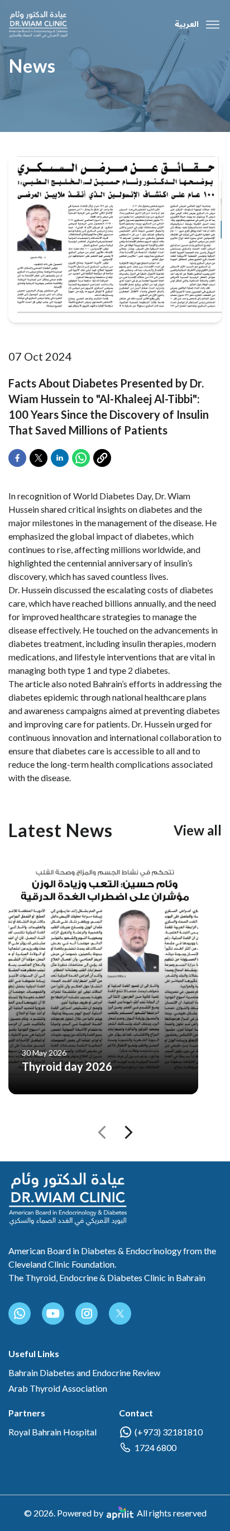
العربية (187, 24)
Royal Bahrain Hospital (52, 1431)
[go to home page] (38, 24)
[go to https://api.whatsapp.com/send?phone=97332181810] (19, 1313)
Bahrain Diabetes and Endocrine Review (84, 1372)
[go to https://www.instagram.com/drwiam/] (86, 1313)
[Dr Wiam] (68, 1199)
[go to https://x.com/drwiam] (120, 1313)
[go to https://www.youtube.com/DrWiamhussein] (53, 1313)
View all (198, 830)
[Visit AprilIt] (120, 1513)
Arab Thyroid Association (57, 1388)
